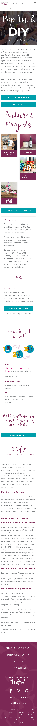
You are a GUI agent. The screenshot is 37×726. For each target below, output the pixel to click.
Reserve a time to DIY (18, 98)
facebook (11, 691)
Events (22, 3)
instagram (18, 691)
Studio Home (13, 3)
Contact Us (18, 703)
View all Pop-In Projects (18, 210)
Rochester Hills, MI (7, 9)
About (18, 661)
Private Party (18, 654)
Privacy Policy (18, 697)
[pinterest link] (26, 691)
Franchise (18, 668)
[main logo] (4, 3)
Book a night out (18, 435)
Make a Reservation (18, 308)
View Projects (18, 104)
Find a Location (18, 648)
